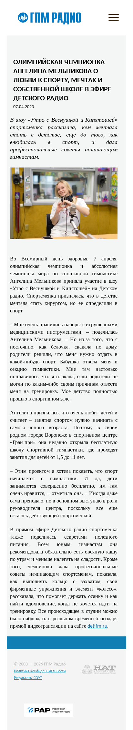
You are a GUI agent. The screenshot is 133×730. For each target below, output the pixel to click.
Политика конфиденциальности (40, 671)
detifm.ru (97, 626)
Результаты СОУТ (28, 678)
